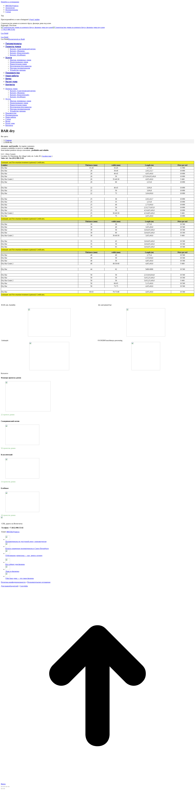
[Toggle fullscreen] (6, 786)
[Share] (4, 786)
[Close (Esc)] (2, 786)
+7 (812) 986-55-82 (8, 29)
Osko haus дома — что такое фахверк (19, 578)
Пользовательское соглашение (38, 582)
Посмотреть (12, 39)
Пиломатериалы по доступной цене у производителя (25, 541)
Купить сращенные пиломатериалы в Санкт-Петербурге (27, 548)
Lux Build (4, 33)
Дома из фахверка (12, 571)
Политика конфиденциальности (13, 582)
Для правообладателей (9, 586)
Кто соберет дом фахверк (15, 564)
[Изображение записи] (7, 539)
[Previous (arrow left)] (2, 788)
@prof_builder (34, 19)
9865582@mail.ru (12, 532)
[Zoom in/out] (8, 786)
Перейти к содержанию (10, 2)
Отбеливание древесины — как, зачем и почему (23, 555)
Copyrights (24, 586)
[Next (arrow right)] (4, 788)
